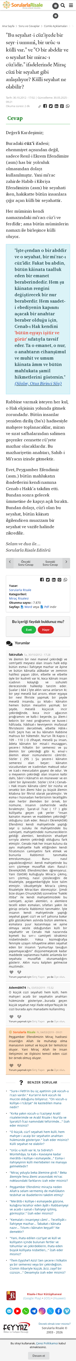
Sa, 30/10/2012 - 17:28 (37, 655)
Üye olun (59, 976)
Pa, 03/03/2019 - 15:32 (40, 988)
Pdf (47, 607)
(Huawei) (59, 1298)
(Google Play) (32, 1298)
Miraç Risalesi (19, 598)
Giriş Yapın (38, 976)
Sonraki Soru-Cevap (50, 563)
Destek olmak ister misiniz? (55, 1324)
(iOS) (47, 1298)
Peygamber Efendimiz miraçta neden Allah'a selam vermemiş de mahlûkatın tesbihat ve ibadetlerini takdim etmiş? (37, 1191)
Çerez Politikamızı (47, 1343)
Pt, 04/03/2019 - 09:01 (49, 1032)
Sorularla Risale (20, 590)
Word (28, 607)
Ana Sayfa (8, 26)
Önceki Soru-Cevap (25, 563)
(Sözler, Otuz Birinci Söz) (38, 383)
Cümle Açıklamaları (56, 26)
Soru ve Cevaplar (29, 26)
